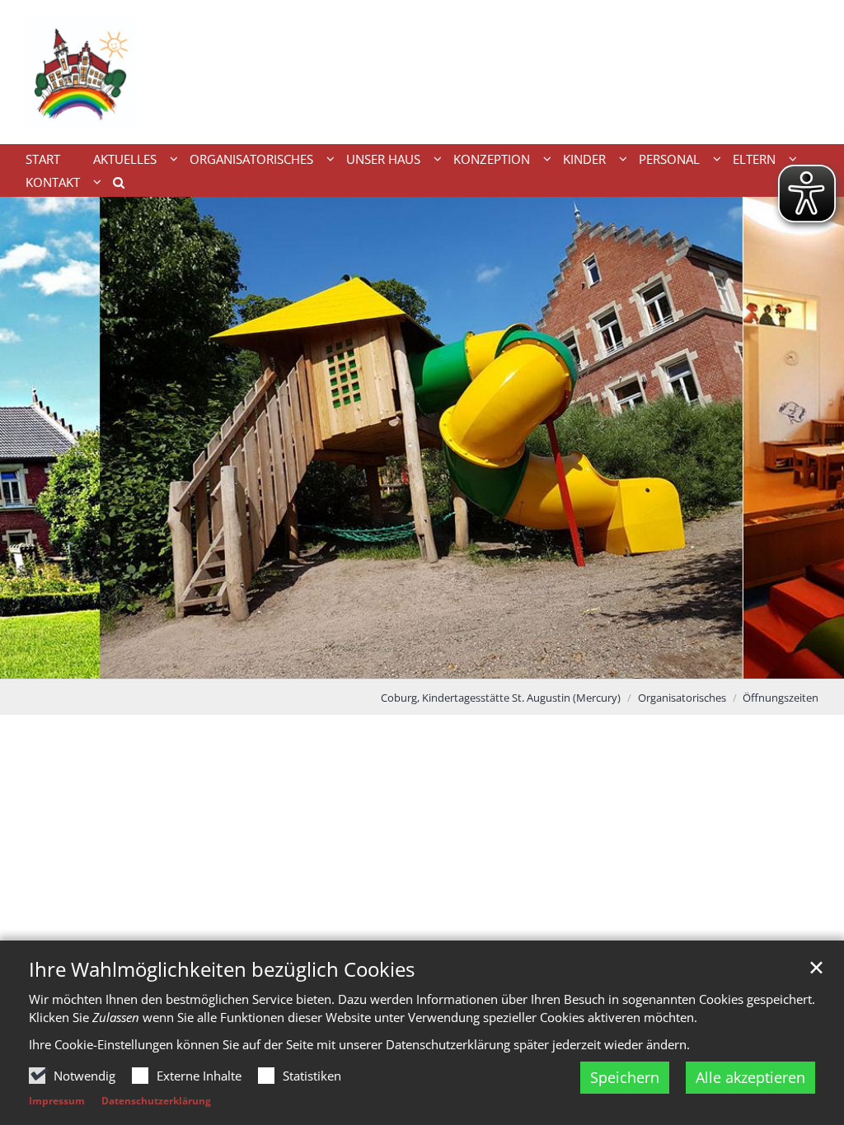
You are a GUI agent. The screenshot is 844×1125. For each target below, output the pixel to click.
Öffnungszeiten (780, 697)
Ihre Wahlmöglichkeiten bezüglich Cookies (222, 969)
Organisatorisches (682, 697)
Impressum (57, 1101)
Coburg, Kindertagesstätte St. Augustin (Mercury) (501, 697)
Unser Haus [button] (383, 159)
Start (43, 159)
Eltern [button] (754, 159)
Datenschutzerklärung (156, 1101)
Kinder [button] (584, 159)
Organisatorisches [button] (251, 159)
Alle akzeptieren (750, 1077)
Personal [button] (669, 159)
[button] (112, 185)
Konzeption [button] (491, 159)
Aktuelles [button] (125, 159)
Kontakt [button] (53, 182)
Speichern (624, 1077)
